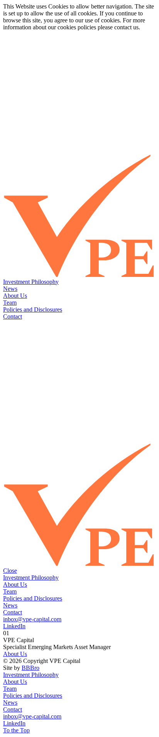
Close (10, 570)
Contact (12, 316)
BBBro (30, 667)
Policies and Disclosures (32, 309)
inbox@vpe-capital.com (32, 619)
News (10, 288)
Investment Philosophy (31, 281)
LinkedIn (14, 626)
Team (10, 302)
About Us (15, 295)
